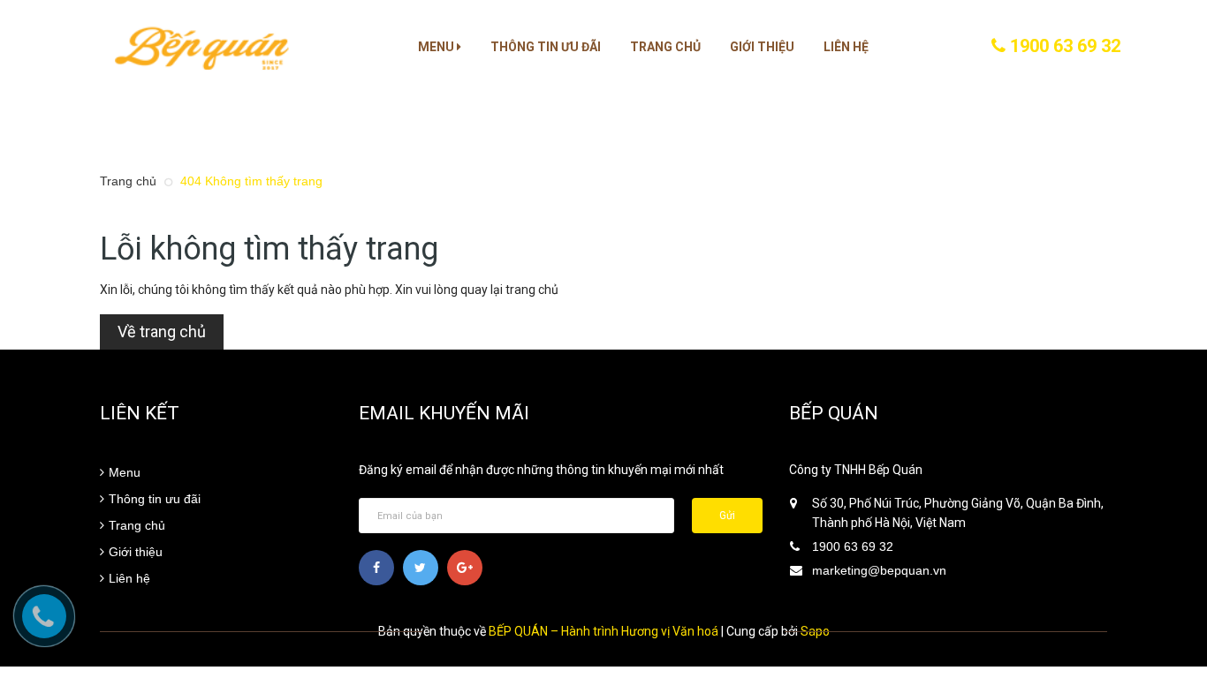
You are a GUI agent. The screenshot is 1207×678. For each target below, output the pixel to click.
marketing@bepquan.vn (879, 570)
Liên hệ (846, 47)
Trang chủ (665, 47)
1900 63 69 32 (1063, 45)
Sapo (815, 631)
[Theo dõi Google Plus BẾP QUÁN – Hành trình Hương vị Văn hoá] (464, 567)
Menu (437, 47)
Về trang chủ (162, 331)
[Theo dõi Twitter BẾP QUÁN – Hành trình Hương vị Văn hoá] (420, 567)
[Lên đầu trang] (1172, 568)
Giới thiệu (762, 47)
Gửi (727, 515)
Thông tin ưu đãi (545, 47)
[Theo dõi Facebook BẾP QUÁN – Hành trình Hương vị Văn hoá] (376, 567)
